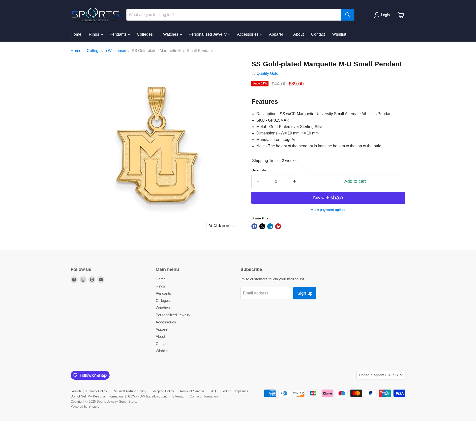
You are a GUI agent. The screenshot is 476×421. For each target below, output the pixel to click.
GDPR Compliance (234, 391)
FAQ (212, 391)
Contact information (204, 396)
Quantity (258, 170)
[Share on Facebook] (254, 226)
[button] (383, 15)
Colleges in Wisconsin (106, 51)
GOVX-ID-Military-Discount (147, 396)
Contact (318, 34)
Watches (171, 34)
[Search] (347, 15)
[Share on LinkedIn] (270, 226)
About (298, 34)
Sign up (304, 293)
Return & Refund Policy (129, 391)
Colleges (145, 34)
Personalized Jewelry (208, 34)
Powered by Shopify (85, 406)
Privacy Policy (96, 391)
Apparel (276, 34)
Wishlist (339, 34)
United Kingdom (378, 375)
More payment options (328, 210)
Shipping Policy (163, 391)
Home (76, 34)
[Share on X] (262, 226)
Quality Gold (267, 73)
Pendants (118, 34)
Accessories (248, 34)
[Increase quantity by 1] (294, 181)
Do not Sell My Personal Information (97, 396)
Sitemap (178, 396)
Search (76, 391)
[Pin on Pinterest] (278, 226)
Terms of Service (191, 391)
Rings (94, 34)
